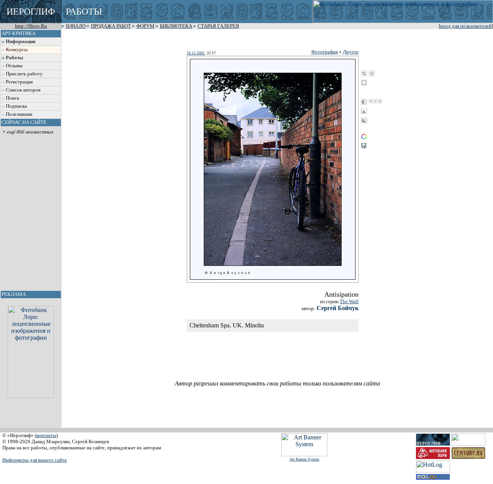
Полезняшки (19, 114)
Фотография (324, 52)
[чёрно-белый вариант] (364, 102)
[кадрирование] (364, 73)
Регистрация (19, 82)
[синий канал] (380, 101)
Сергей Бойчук (338, 308)
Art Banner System (304, 459)
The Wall (349, 301)
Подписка (16, 106)
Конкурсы (17, 49)
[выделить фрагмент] (364, 83)
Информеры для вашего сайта (34, 460)
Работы (14, 57)
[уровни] (364, 111)
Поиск (12, 98)
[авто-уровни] (364, 120)
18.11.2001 (196, 53)
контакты (46, 435)
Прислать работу (24, 74)
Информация (20, 41)
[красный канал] (371, 101)
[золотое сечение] (372, 73)
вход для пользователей (465, 26)
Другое (351, 52)
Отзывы (14, 65)
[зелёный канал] (375, 101)
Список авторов (23, 90)
